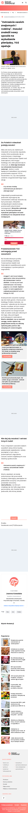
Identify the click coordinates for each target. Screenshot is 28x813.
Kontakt (17, 805)
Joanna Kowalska (9, 17)
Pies (8, 612)
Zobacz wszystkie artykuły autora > (14, 606)
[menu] (22, 3)
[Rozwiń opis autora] (14, 603)
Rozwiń (14, 244)
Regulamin (24, 805)
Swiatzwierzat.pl (5, 12)
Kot (13, 612)
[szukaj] (26, 3)
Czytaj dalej (7, 356)
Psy (13, 12)
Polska (19, 612)
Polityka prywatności (7, 805)
